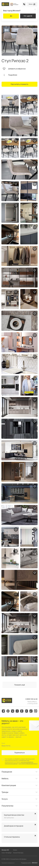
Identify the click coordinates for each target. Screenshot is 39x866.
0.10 (16, 227)
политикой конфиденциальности (28, 763)
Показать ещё (19, 685)
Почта (3, 743)
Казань (15, 850)
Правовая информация (8, 863)
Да (11, 16)
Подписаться (19, 752)
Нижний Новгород (18, 853)
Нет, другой (28, 16)
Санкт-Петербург (7, 853)
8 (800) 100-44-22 (24, 4)
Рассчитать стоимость (19, 84)
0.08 (34, 378)
